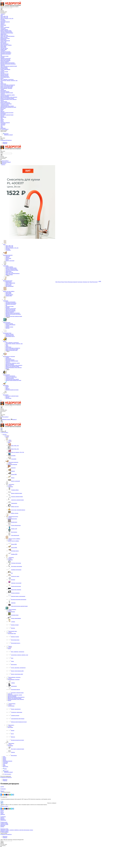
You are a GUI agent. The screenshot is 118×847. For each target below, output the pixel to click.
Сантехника (10, 486)
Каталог (7, 436)
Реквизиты (2, 825)
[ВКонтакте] (1, 794)
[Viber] (8, 794)
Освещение (10, 559)
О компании (3, 816)
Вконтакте (5, 142)
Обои (9, 442)
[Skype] (11, 794)
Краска (9, 648)
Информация (3, 819)
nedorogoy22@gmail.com (6, 140)
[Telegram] (13, 794)
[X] (6, 794)
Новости (2, 817)
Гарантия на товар (4, 824)
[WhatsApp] (10, 794)
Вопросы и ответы (4, 831)
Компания (2, 814)
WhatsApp (5, 143)
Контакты (2, 818)
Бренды (2, 812)
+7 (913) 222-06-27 (4, 129)
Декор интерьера (11, 611)
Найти (2, 842)
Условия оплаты (3, 822)
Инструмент (10, 727)
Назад (8, 435)
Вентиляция (10, 745)
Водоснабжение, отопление (13, 679)
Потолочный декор (12, 633)
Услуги (1, 811)
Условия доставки (4, 823)
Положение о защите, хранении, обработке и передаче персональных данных (16, 829)
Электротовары (11, 705)
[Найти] (1, 9)
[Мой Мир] (4, 794)
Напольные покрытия (12, 464)
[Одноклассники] (3, 794)
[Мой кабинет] (1, 418)
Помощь (2, 826)
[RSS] (0, 795)
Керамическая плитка (12, 518)
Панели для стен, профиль (13, 540)
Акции (1, 813)
